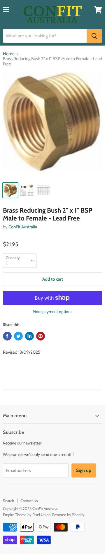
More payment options (52, 311)
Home (9, 53)
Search (8, 500)
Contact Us (29, 500)
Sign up (83, 470)
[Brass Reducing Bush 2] (52, 125)
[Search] (94, 36)
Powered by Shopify (68, 514)
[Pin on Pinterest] (40, 336)
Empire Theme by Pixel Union (26, 514)
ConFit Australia (22, 227)
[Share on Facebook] (7, 336)
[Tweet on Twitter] (18, 336)
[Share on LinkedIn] (29, 336)
